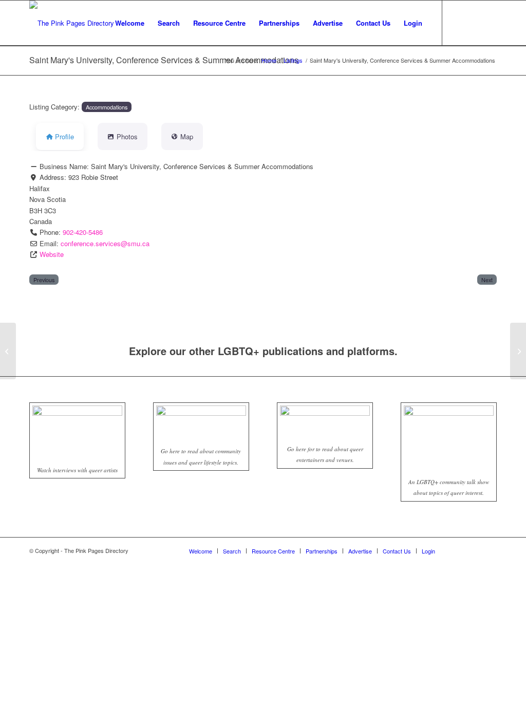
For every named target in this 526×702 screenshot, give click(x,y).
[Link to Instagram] (473, 22)
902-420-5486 (83, 232)
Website (52, 254)
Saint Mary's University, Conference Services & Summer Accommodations (163, 60)
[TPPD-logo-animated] (71, 23)
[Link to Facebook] (458, 22)
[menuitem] (129, 23)
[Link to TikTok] (489, 22)
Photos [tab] (127, 136)
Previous (43, 279)
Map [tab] (186, 136)
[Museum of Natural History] (8, 351)
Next (487, 279)
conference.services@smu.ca (105, 243)
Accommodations (106, 107)
